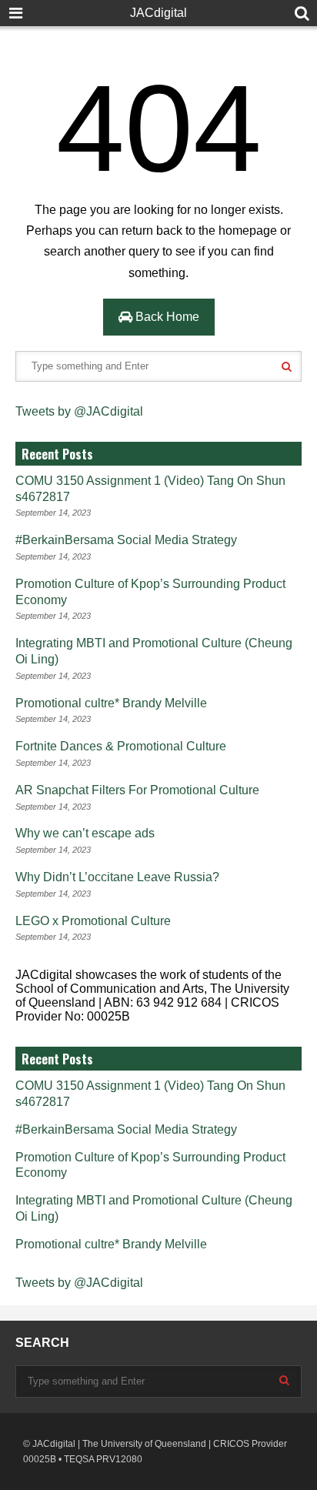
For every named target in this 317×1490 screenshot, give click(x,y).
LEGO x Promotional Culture (93, 920)
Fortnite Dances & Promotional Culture (120, 746)
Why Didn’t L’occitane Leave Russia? (117, 877)
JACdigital (158, 12)
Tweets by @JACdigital (79, 411)
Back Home (165, 316)
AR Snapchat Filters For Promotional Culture (137, 790)
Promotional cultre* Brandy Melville (111, 703)
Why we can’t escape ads (85, 833)
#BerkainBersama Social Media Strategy (126, 539)
